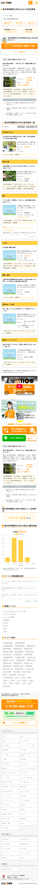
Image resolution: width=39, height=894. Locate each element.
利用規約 (4, 857)
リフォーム (23, 814)
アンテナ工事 (23, 763)
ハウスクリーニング (7, 795)
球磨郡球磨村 (20, 660)
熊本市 (5, 675)
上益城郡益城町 (8, 643)
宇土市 (19, 680)
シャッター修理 (24, 740)
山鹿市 (31, 680)
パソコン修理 (5, 805)
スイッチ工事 (5, 777)
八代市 (29, 683)
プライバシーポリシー (25, 853)
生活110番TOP (5, 694)
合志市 (17, 677)
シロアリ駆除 (5, 745)
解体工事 (22, 809)
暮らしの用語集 (6, 844)
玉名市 (5, 683)
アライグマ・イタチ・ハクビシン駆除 (28, 754)
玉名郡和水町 (7, 654)
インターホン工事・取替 (26, 777)
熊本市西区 (12, 675)
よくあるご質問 (6, 848)
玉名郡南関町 (28, 654)
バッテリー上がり (24, 791)
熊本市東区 (16, 672)
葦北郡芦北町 (19, 669)
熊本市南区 (21, 675)
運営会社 (22, 857)
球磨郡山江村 (31, 660)
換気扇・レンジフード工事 (8, 773)
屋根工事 (4, 809)
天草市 (23, 677)
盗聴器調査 (23, 818)
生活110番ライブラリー (26, 839)
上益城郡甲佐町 (8, 657)
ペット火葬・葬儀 (24, 800)
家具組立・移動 (6, 823)
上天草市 (12, 680)
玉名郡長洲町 (17, 654)
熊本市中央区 (26, 672)
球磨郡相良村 (17, 663)
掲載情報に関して (24, 844)
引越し (22, 823)
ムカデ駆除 (23, 750)
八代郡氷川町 (29, 669)
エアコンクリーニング (7, 800)
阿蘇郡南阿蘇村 (20, 646)
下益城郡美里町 (8, 677)
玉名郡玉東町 (7, 672)
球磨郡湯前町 (7, 666)
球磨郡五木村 (7, 663)
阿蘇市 (29, 677)
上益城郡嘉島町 (20, 643)
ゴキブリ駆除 (5, 754)
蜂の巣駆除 (5, 750)
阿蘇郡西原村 (31, 646)
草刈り (4, 740)
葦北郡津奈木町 (8, 669)
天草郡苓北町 (31, 657)
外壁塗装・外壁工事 (7, 814)
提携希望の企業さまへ (7, 869)
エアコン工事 (23, 773)
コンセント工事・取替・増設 (27, 768)
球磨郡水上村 (28, 663)
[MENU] (36, 2)
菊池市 (25, 680)
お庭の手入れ (15, 694)
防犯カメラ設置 (6, 818)
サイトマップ (5, 853)
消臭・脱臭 (23, 795)
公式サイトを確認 (22, 85)
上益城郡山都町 (20, 657)
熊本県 (27, 694)
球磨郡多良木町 (18, 666)
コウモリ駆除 (5, 763)
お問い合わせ (23, 848)
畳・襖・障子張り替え (7, 791)
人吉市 (23, 683)
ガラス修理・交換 (24, 782)
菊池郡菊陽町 (19, 651)
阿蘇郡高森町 (7, 649)
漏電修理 (4, 768)
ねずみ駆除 (23, 759)
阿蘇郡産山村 (17, 649)
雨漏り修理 (23, 786)
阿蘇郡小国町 (28, 649)
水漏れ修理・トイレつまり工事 (10, 786)
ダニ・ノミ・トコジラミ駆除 (27, 745)
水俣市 (11, 683)
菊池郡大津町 (29, 651)
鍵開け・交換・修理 (7, 782)
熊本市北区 (6, 686)
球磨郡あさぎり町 (8, 660)
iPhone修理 (5, 827)
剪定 (22, 694)
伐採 (21, 736)
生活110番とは (6, 839)
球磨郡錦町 (28, 666)
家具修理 (22, 805)
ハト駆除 (4, 759)
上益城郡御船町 (8, 646)
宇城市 (5, 680)
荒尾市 (17, 683)
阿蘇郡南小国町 (8, 651)
